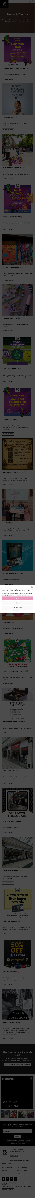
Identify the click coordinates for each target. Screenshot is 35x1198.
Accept (17, 598)
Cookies (17, 610)
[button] (32, 587)
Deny (17, 603)
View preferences (17, 607)
